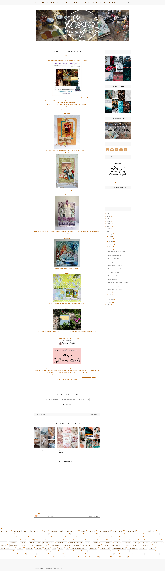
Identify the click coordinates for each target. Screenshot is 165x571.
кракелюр (22, 542)
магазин (96, 542)
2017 (108, 221)
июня (110, 249)
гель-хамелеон (119, 534)
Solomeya (124, 556)
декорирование (11, 536)
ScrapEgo (115, 556)
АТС (154, 531)
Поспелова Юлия (105, 548)
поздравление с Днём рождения (78, 548)
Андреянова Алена (117, 531)
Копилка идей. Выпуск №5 (115, 289)
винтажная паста (90, 534)
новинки (127, 545)
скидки (85, 551)
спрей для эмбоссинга (56, 553)
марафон (117, 542)
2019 (108, 216)
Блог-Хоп (3, 534)
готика (157, 534)
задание (69, 404)
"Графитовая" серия (5, 531)
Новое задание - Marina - (44, 451)
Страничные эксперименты (94, 553)
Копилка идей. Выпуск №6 (115, 265)
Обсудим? (20, 548)
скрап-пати (114, 551)
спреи (38, 553)
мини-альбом (24, 545)
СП (15, 553)
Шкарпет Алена (59, 556)
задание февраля (138, 536)
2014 (108, 228)
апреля (110, 294)
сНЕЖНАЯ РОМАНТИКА (149, 551)
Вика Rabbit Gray (64, 534)
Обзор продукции (146, 545)
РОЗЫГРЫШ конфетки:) (114, 258)
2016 (108, 223)
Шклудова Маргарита (72, 556)
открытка (38, 548)
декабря (111, 234)
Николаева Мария (116, 545)
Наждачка (98, 545)
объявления (29, 548)
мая (109, 292)
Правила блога (112, 2)
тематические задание (153, 553)
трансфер (15, 556)
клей (142, 539)
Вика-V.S (73, 534)
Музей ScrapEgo (87, 2)
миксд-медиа (13, 545)
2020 (108, 213)
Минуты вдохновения (36, 545)
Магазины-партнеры (56, 2)
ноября (110, 236)
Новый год (135, 545)
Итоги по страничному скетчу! (116, 255)
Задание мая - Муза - (88, 450)
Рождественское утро (6, 551)
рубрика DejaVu (27, 551)
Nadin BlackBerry (104, 556)
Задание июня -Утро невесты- (65, 451)
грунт (2, 536)
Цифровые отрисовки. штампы (45, 556)
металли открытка (157, 542)
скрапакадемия (136, 551)
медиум (136, 542)
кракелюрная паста (48, 542)
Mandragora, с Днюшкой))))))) (116, 262)
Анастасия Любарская (104, 531)
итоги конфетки (91, 539)
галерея (101, 534)
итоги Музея (102, 539)
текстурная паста (139, 553)
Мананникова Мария (106, 542)
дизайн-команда (23, 536)
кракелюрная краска (35, 542)
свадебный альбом (52, 551)
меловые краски (145, 542)
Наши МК (76, 2)
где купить (109, 534)
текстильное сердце (126, 553)
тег (117, 553)
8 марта (26, 531)
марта (110, 297)
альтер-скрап (91, 531)
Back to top (126, 568)
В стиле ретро (27, 534)
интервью (59, 539)
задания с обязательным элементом (9, 539)
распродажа (143, 548)
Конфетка (3, 542)
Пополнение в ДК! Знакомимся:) (116, 251)
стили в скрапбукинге (70, 553)
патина (60, 548)
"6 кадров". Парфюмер (113, 272)
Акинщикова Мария (36, 531)
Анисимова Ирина (130, 531)
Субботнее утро (109, 553)
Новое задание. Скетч (113, 275)
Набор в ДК (76, 545)
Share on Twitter (69, 399)
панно (54, 548)
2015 (108, 226)
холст (32, 556)
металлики (3, 545)
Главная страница (40, 2)
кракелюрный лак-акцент (76, 542)
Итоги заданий (68, 539)
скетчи (77, 551)
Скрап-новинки (104, 551)
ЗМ (23, 539)
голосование (148, 534)
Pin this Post (85, 399)
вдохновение (37, 534)
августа (110, 244)
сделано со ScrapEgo (66, 551)
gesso (82, 556)
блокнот (11, 534)
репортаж (152, 548)
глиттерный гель (130, 534)
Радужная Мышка (132, 548)
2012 (108, 304)
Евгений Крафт (70, 536)
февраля (111, 299)
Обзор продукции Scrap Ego (7, 548)
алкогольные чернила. (71, 531)
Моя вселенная (55, 545)
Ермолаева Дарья (106, 536)
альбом (83, 531)
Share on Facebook (52, 399)
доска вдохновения (58, 536)
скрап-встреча (93, 551)
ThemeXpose (48, 568)
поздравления (93, 548)
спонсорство (30, 553)
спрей (45, 553)
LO (87, 556)
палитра (47, 548)
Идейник (29, 539)
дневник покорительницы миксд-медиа (40, 536)
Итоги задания (80, 539)
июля (110, 246)
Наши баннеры (100, 2)
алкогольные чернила (56, 531)
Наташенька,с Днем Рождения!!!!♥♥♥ (118, 282)
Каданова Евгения (113, 539)
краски (87, 542)
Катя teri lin (134, 539)
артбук (148, 531)
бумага (18, 534)
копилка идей (13, 542)
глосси (140, 534)
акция (45, 531)
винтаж (80, 534)
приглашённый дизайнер (119, 548)
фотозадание (24, 556)
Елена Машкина (82, 536)
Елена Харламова (94, 536)
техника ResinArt (5, 556)
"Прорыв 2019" (17, 531)
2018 (108, 218)
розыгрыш (17, 551)
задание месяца (126, 536)
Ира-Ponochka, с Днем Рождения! (117, 269)
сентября (111, 241)
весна (46, 534)
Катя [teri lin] (124, 539)
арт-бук (140, 531)
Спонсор (22, 553)
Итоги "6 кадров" (112, 279)
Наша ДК (68, 2)
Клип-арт (148, 539)
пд (67, 548)
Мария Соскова (126, 542)
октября (111, 239)
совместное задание (6, 553)
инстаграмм (50, 539)
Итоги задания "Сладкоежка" (115, 286)
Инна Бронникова (39, 539)
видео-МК (53, 534)
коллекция (157, 539)
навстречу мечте (87, 545)
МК (46, 545)
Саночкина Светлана (40, 551)
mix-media (94, 556)
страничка (81, 553)
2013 (108, 231)
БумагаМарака (67, 340)
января (110, 302)
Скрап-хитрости (125, 551)
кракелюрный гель (61, 542)
